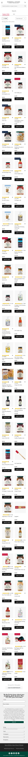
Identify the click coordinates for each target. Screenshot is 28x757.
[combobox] (14, 6)
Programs (5, 739)
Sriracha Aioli (17, 596)
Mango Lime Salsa (18, 385)
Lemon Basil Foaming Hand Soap (7, 359)
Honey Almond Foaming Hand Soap (19, 227)
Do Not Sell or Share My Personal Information (10, 728)
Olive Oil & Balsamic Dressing (19, 411)
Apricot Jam (4, 280)
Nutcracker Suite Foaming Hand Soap (7, 648)
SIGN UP (14, 722)
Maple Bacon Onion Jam (7, 516)
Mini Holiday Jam (18, 92)
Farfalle (16, 673)
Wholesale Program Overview (9, 748)
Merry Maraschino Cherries (7, 464)
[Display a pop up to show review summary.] (12, 38)
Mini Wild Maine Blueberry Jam (20, 68)
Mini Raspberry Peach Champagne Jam (19, 121)
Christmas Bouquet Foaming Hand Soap (7, 569)
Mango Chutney (18, 491)
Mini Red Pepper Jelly (6, 172)
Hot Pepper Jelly (18, 200)
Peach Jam (4, 120)
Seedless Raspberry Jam (19, 438)
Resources (6, 736)
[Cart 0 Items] (25, 2)
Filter (5, 18)
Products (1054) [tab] (5, 14)
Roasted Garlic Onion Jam (20, 569)
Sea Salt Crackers (5, 200)
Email (4, 699)
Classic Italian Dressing (19, 541)
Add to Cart (7, 47)
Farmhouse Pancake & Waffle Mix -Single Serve (7, 385)
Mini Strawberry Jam (6, 305)
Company (5, 734)
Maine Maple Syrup (19, 173)
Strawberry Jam (18, 41)
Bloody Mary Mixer (6, 622)
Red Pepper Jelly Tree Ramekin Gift (19, 648)
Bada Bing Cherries (6, 41)
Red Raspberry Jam (6, 94)
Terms (12, 718)
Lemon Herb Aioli (5, 438)
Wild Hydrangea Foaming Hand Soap (20, 622)
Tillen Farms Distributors (20, 748)
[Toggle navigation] (2, 3)
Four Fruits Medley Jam (6, 595)
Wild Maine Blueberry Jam (7, 147)
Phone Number (6, 704)
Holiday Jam (4, 253)
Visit (4, 731)
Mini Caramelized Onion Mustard (20, 279)
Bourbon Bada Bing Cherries (18, 252)
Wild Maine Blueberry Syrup (6, 412)
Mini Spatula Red (18, 463)
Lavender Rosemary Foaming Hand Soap (6, 332)
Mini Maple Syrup (18, 330)
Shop (4, 727)
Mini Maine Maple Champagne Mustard (19, 357)
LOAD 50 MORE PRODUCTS (14, 687)
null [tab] (14, 14)
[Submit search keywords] (25, 6)
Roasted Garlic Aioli (6, 543)
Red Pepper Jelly (5, 67)
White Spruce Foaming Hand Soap (6, 674)
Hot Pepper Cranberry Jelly (7, 491)
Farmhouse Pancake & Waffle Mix (19, 147)
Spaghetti (16, 516)
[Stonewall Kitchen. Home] (13, 2)
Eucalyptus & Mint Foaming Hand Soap (20, 306)
